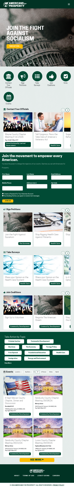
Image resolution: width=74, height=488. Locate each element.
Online (51, 372)
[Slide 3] (37, 63)
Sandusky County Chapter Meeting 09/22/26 (17, 441)
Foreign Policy (51, 347)
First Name (6, 174)
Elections (11, 347)
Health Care (60, 353)
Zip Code (54, 183)
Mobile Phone (7, 183)
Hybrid (57, 372)
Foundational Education (37, 353)
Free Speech (13, 353)
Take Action (14, 46)
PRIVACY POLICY (58, 485)
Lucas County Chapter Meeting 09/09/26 (45, 441)
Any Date (27, 372)
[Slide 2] (33, 63)
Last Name (30, 174)
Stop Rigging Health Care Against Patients (46, 236)
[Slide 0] (27, 63)
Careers (56, 475)
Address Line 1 (32, 183)
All (37, 372)
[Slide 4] (40, 63)
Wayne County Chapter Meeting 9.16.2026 (15, 135)
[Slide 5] (43, 63)
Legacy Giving (43, 475)
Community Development (40, 341)
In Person (43, 372)
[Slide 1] (30, 63)
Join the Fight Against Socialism (15, 236)
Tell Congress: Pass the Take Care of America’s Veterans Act (46, 137)
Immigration (12, 358)
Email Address (56, 174)
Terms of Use (28, 475)
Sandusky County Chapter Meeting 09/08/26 (47, 399)
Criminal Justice (14, 341)
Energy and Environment (37, 358)
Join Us (8, 201)
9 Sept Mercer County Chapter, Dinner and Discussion (15, 400)
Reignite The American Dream (45, 319)
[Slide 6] (46, 63)
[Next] (71, 37)
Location (17, 372)
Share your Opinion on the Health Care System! (16, 278)
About (16, 475)
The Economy (31, 347)
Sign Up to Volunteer (14, 318)
